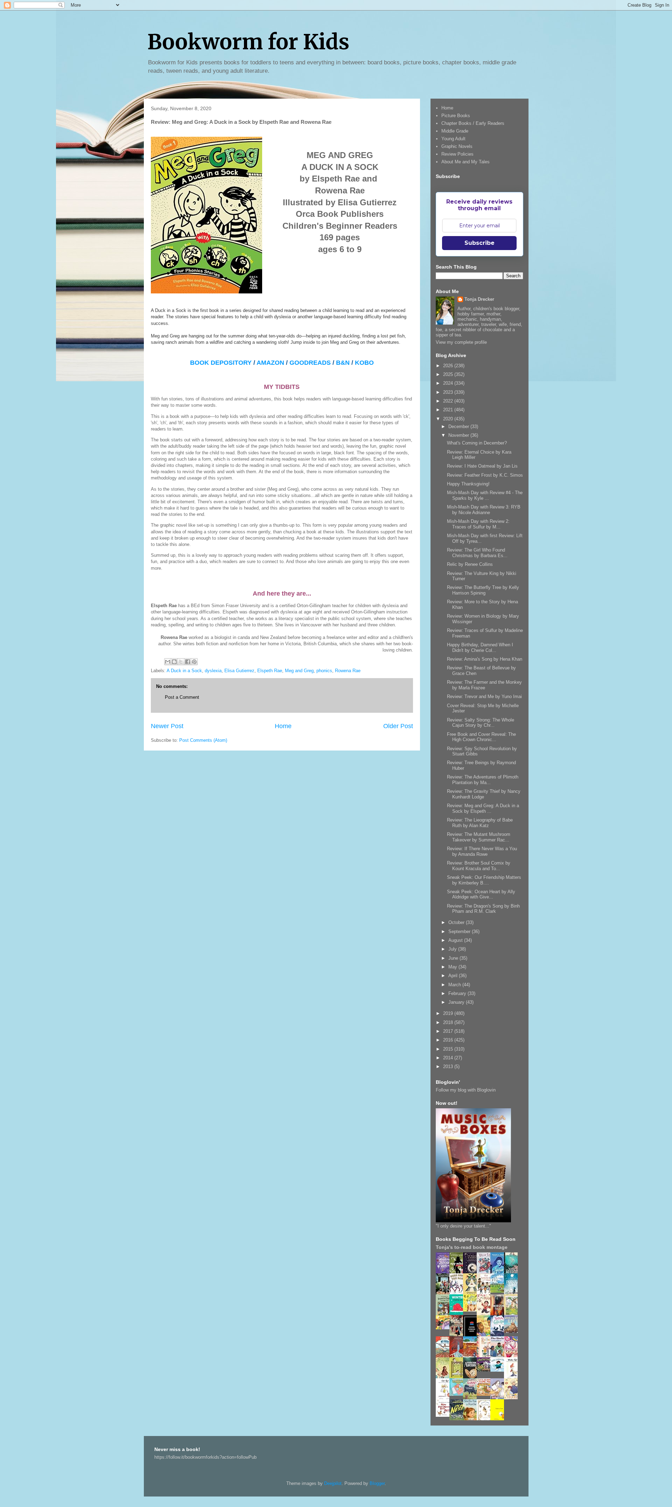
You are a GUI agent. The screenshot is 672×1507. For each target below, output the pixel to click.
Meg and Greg (299, 670)
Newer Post (167, 726)
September (460, 931)
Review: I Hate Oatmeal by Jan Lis (482, 466)
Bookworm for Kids (248, 42)
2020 (448, 418)
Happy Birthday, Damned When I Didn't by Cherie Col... (480, 647)
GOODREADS (310, 362)
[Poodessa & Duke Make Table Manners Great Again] (444, 1415)
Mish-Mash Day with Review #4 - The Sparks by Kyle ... (485, 495)
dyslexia (213, 670)
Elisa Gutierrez (239, 670)
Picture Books (455, 115)
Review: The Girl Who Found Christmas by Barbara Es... (477, 552)
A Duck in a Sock (184, 670)
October (457, 922)
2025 (448, 374)
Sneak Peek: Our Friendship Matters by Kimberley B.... (484, 880)
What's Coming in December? (477, 443)
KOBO (364, 362)
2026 (448, 365)
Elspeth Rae (269, 670)
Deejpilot (333, 1483)
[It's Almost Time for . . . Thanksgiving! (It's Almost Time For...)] (485, 1394)
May (453, 966)
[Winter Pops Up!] (458, 1313)
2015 (448, 1049)
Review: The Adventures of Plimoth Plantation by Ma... (482, 779)
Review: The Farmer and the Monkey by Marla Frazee (484, 685)
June (454, 958)
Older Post (398, 726)
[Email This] (167, 661)
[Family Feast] (472, 1310)
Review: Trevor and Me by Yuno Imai (484, 696)
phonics (324, 670)
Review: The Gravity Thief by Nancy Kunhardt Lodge (483, 794)
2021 (448, 409)
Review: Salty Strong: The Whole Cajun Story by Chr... (480, 722)
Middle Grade (454, 131)
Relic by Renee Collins (470, 564)
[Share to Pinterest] (194, 661)
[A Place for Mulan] (485, 1314)
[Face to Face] (485, 1335)
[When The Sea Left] (513, 1331)
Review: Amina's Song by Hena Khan (484, 659)
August (456, 940)
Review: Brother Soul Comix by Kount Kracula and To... (478, 865)
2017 (448, 1031)
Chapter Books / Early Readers (472, 123)
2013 (448, 1066)
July (453, 949)
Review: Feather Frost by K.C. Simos (485, 475)
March (455, 984)
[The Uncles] (499, 1355)
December (459, 426)
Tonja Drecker (479, 299)
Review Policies (457, 154)
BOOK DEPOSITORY (221, 362)
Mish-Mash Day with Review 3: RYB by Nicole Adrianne (483, 509)
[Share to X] (180, 661)
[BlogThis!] (174, 661)
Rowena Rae (347, 670)
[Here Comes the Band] (458, 1293)
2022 (448, 401)
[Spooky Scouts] (485, 1369)
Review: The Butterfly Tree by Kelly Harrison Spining (483, 590)
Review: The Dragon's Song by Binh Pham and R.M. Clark (483, 908)
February (458, 993)
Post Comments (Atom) (203, 740)
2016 (448, 1040)
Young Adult (453, 138)
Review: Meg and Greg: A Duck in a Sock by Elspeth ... (483, 808)
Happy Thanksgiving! (468, 483)
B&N (343, 362)
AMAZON (270, 362)
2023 (448, 392)
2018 (448, 1022)
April (453, 975)
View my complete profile (461, 342)
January (457, 1002)
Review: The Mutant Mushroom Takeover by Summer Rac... (478, 837)
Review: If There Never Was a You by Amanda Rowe (482, 851)
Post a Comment (182, 697)
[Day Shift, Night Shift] (444, 1327)
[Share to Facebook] (187, 661)
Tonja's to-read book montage (471, 1247)
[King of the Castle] (458, 1377)
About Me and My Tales (465, 161)
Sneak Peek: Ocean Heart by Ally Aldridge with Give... (481, 894)
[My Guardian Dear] (458, 1394)
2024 (448, 383)
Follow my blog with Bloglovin (466, 1090)
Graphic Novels (456, 146)
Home (283, 726)
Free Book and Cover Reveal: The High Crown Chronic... (481, 737)
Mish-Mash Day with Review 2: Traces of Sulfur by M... (478, 524)
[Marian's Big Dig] (499, 1291)
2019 (448, 1013)
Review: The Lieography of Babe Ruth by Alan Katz (480, 822)
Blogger (377, 1483)
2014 (448, 1057)
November (459, 435)
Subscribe (479, 243)
